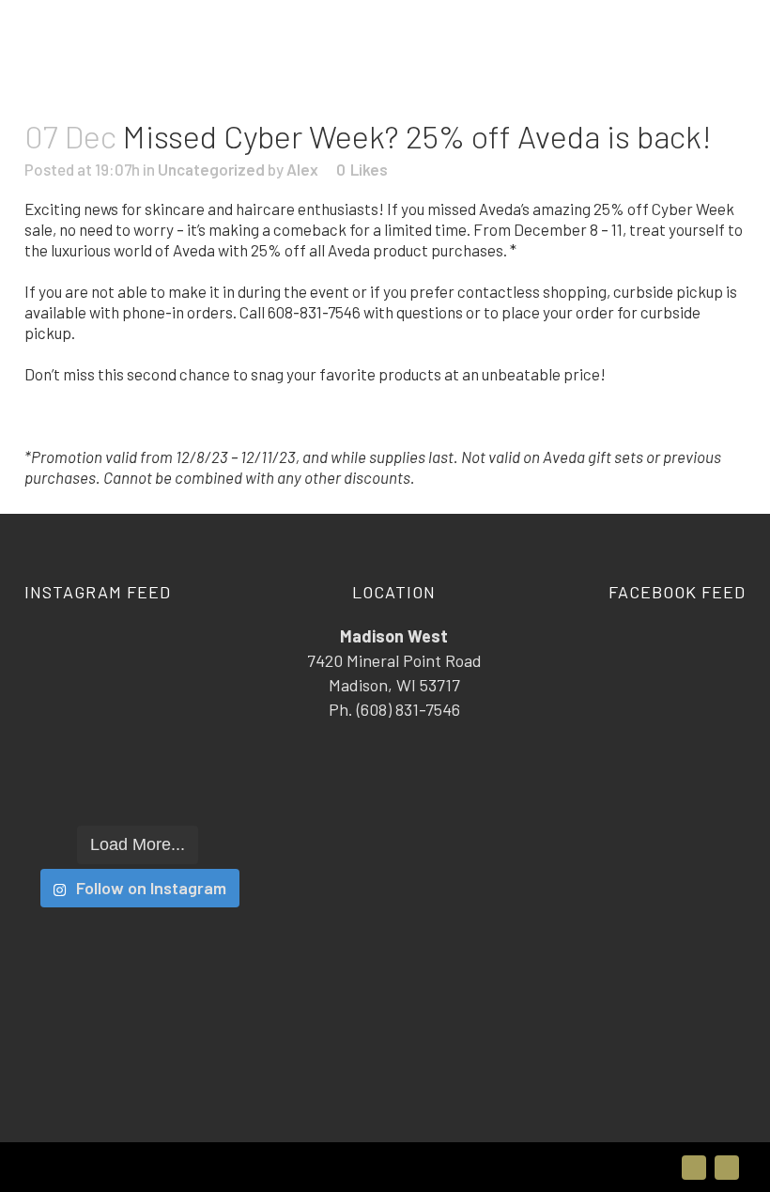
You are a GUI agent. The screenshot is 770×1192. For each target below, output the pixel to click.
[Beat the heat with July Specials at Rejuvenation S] (61, 699)
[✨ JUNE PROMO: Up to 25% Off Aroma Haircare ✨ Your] (138, 744)
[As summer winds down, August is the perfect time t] (61, 655)
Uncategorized (211, 169)
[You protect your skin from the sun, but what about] (214, 788)
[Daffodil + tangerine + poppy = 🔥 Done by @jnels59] (214, 699)
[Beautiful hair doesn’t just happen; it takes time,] (138, 788)
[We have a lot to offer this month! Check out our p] (61, 788)
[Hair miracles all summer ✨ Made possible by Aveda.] (138, 699)
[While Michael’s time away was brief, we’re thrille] (214, 744)
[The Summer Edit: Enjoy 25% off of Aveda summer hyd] (214, 655)
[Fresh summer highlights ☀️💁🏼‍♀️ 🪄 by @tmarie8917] (61, 744)
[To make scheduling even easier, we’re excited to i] (138, 655)
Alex (302, 169)
